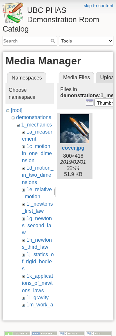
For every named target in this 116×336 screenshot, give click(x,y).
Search (54, 41)
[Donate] (17, 333)
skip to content (98, 5)
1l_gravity (37, 297)
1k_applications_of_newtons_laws (37, 283)
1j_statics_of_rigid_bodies (38, 262)
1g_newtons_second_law (37, 226)
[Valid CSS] (98, 333)
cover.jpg (73, 148)
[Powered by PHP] (44, 333)
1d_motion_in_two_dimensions (37, 175)
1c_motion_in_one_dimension (37, 153)
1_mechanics (36, 124)
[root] (16, 110)
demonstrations (33, 117)
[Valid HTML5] (71, 333)
